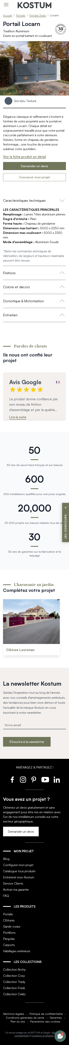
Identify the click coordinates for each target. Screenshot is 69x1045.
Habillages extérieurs (16, 951)
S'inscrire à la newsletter (26, 742)
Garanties (56, 1017)
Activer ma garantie (16, 889)
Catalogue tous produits (19, 871)
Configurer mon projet (18, 865)
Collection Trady (14, 982)
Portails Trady (37, 15)
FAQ (6, 896)
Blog (6, 859)
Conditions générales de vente (25, 1017)
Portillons (9, 933)
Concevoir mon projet (34, 177)
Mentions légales (13, 1013)
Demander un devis (34, 166)
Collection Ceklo (14, 994)
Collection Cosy (14, 976)
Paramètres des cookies (45, 1021)
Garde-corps (11, 926)
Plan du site (18, 1021)
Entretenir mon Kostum (18, 877)
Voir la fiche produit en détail (24, 157)
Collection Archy (14, 969)
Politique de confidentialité (46, 1013)
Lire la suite (17, 417)
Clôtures (9, 920)
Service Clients (13, 883)
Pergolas (9, 939)
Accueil (7, 15)
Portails (20, 15)
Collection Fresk (14, 988)
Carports (9, 945)
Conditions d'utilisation (42, 1035)
